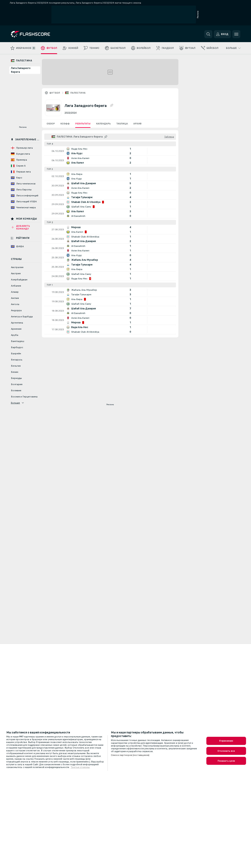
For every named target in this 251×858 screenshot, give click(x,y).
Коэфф (65, 123)
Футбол (54, 92)
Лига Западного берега (21, 70)
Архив (137, 123)
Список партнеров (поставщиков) (130, 755)
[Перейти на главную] (38, 34)
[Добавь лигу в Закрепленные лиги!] (111, 105)
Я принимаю (226, 740)
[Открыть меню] (236, 34)
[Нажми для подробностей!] (110, 151)
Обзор (51, 123)
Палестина (78, 92)
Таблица (122, 123)
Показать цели (226, 760)
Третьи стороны (80, 767)
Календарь (103, 123)
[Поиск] (208, 34)
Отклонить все (226, 751)
